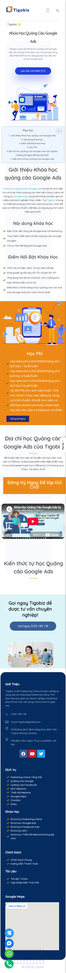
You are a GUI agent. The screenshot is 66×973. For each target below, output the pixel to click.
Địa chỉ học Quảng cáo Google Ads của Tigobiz (33, 151)
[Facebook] (23, 754)
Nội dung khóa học (33, 139)
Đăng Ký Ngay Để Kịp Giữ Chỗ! (33, 155)
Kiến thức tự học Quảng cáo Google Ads (33, 159)
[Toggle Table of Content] (57, 131)
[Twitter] (41, 754)
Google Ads (20, 196)
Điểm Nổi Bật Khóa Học (33, 143)
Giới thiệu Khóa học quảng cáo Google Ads (33, 135)
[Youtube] (32, 754)
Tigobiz (51, 200)
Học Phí (33, 147)
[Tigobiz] (18, 9)
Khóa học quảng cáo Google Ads (22, 188)
